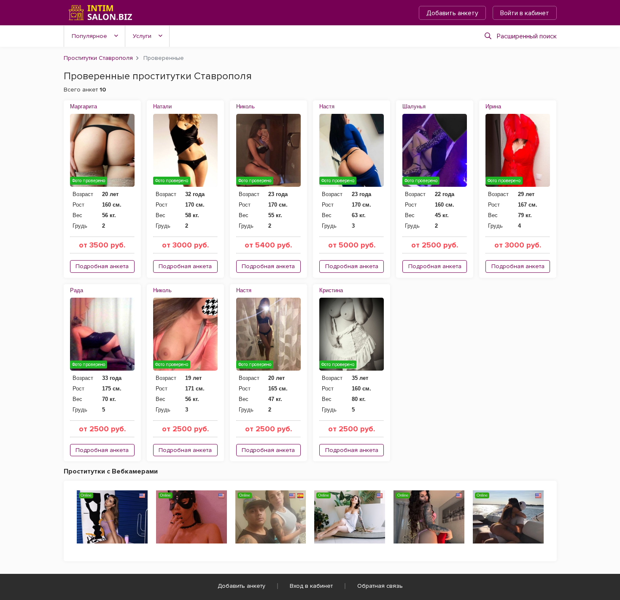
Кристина (331, 290)
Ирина (493, 106)
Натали (162, 106)
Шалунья (414, 106)
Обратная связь (380, 585)
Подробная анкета (102, 266)
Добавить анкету (452, 13)
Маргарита (83, 106)
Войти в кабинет (524, 13)
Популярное (89, 36)
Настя (326, 106)
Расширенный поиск (527, 36)
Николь (245, 106)
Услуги (142, 36)
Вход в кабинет (311, 585)
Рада (76, 290)
